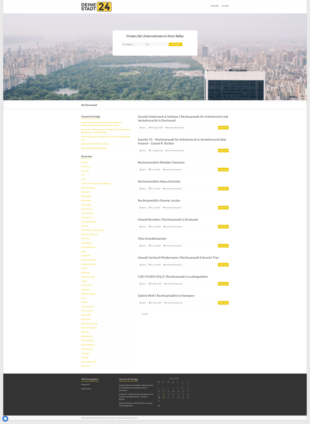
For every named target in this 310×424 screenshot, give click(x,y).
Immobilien (86, 255)
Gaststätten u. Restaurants (92, 230)
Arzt (83, 175)
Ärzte (83, 179)
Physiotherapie (87, 306)
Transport (85, 353)
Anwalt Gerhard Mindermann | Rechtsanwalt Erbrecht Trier (178, 257)
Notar (83, 298)
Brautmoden (86, 204)
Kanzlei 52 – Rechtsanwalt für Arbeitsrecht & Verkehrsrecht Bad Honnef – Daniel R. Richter (136, 396)
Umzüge (84, 357)
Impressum (85, 384)
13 (173, 391)
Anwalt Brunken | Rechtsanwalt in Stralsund (168, 219)
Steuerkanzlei (87, 349)
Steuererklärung (88, 344)
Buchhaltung (86, 209)
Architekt (85, 170)
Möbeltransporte (88, 293)
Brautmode (86, 200)
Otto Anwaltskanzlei (152, 238)
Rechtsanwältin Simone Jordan (159, 200)
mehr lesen (223, 128)
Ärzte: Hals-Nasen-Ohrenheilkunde (96, 183)
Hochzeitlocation (88, 247)
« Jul (158, 405)
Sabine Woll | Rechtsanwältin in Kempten (166, 295)
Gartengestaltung (88, 221)
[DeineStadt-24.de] (96, 3)
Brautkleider (86, 196)
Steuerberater (87, 336)
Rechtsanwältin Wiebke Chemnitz (161, 162)
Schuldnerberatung (89, 323)
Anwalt (170, 128)
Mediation (85, 289)
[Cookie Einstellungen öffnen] (5, 421)
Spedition (85, 332)
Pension (84, 302)
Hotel (83, 251)
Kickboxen (85, 272)
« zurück (144, 314)
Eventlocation (87, 217)
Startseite (215, 5)
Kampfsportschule (89, 264)
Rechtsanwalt (179, 128)
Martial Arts (86, 285)
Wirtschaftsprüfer (88, 361)
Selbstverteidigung (89, 327)
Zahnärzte (85, 366)
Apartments (86, 166)
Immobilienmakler (88, 260)
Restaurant (86, 319)
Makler (84, 281)
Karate (84, 268)
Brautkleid (85, 192)
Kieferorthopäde (88, 277)
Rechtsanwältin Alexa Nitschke (159, 181)
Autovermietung (88, 187)
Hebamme (85, 238)
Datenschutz (86, 389)
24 (159, 397)
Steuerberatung (87, 340)
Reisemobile (86, 315)
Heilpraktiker (86, 243)
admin (143, 128)
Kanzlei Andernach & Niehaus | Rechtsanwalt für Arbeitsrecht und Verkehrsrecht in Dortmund (136, 387)
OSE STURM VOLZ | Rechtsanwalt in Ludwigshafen (173, 276)
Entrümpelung (87, 213)
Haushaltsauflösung (89, 234)
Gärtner (84, 226)
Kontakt (225, 5)
